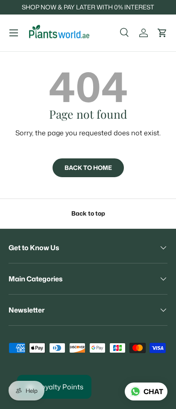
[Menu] (13, 32)
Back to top (88, 213)
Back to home (88, 168)
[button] (162, 32)
